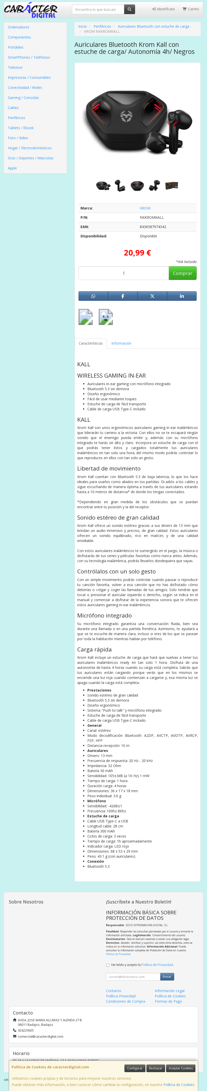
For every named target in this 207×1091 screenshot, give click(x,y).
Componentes (19, 37)
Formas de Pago (168, 1001)
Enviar (167, 976)
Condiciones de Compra (125, 1001)
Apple (12, 168)
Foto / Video (18, 137)
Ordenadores (18, 27)
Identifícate (165, 9)
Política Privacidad (121, 996)
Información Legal (170, 990)
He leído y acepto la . (142, 965)
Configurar (135, 1068)
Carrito (193, 9)
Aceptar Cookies (181, 1068)
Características (91, 343)
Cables (13, 107)
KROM (145, 208)
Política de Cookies (178, 1084)
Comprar (182, 273)
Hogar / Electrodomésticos (30, 148)
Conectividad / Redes (25, 87)
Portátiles (15, 47)
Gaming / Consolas (23, 97)
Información (121, 343)
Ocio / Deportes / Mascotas (31, 158)
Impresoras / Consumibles (29, 77)
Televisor (15, 67)
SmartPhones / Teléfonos (29, 57)
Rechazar (155, 1068)
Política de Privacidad (118, 954)
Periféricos (16, 117)
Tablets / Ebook (21, 127)
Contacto (113, 990)
